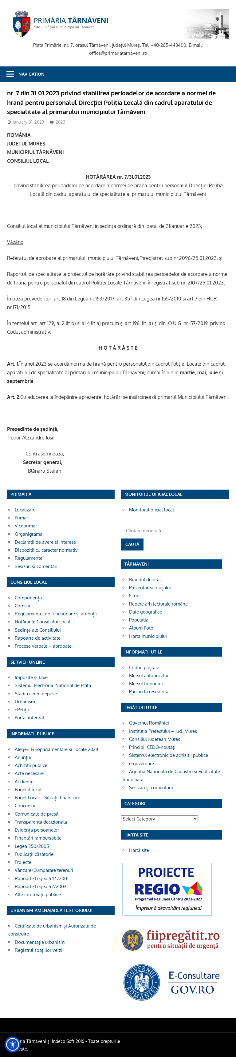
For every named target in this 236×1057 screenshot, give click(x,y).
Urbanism (25, 702)
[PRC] (167, 915)
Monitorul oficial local (151, 510)
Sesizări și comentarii (37, 566)
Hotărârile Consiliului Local (42, 622)
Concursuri (26, 806)
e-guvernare (141, 763)
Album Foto (141, 628)
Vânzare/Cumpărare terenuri (44, 870)
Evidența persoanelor (37, 830)
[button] (12, 1044)
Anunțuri (24, 757)
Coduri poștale (144, 667)
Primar (21, 518)
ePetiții (22, 710)
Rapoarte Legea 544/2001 (42, 878)
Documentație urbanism (40, 942)
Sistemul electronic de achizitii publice (168, 755)
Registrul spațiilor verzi (38, 950)
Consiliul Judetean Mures (154, 739)
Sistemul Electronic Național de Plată (53, 685)
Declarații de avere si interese (45, 542)
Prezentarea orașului (150, 587)
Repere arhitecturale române (158, 604)
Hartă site (139, 850)
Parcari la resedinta (148, 691)
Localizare (25, 510)
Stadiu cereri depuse (36, 694)
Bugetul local (28, 790)
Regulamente (28, 558)
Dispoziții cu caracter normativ (46, 550)
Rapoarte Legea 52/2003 (40, 886)
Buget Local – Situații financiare (47, 798)
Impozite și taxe (31, 677)
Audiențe (24, 782)
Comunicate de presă (36, 814)
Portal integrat (29, 718)
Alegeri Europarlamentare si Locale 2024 (56, 749)
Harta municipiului (148, 636)
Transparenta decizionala (41, 822)
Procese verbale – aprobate (43, 646)
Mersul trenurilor (146, 683)
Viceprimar (26, 526)
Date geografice (145, 612)
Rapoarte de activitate (38, 638)
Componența (28, 598)
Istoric (135, 595)
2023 (60, 122)
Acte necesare (29, 773)
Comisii (22, 606)
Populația (138, 620)
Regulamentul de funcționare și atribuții (56, 614)
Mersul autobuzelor (149, 675)
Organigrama (28, 534)
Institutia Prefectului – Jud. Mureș (163, 731)
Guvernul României (149, 723)
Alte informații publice (38, 894)
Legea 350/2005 (32, 846)
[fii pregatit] (171, 952)
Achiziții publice (31, 765)
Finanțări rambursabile (38, 838)
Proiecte (23, 862)
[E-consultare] (171, 1000)
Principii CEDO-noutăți (152, 747)
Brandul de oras (145, 579)
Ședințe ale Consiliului (38, 630)
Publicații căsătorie (34, 854)
